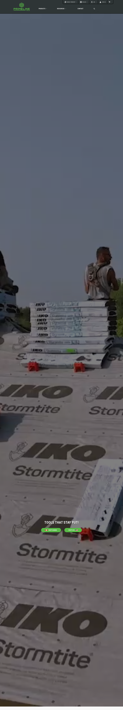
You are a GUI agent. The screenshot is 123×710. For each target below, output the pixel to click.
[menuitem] (43, 8)
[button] (93, 2)
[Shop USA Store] (73, 528)
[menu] (61, 9)
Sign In (104, 2)
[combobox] (95, 9)
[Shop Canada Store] (51, 528)
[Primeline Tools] (22, 7)
